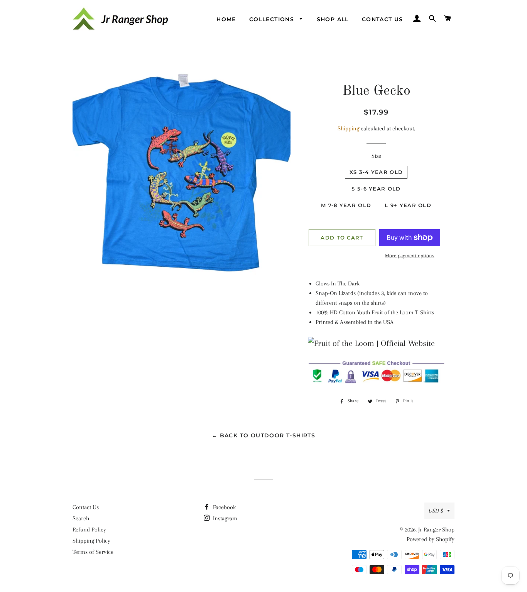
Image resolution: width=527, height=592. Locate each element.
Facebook (223, 507)
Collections (272, 19)
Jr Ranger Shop (436, 529)
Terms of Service (93, 551)
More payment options (409, 255)
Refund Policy (89, 529)
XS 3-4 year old (376, 172)
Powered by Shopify (430, 539)
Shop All (333, 19)
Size (376, 155)
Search (81, 518)
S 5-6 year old (375, 189)
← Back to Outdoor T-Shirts (263, 435)
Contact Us (382, 19)
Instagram (224, 518)
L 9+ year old (408, 205)
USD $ (436, 510)
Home (226, 19)
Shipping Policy (91, 540)
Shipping (348, 128)
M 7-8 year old (346, 205)
